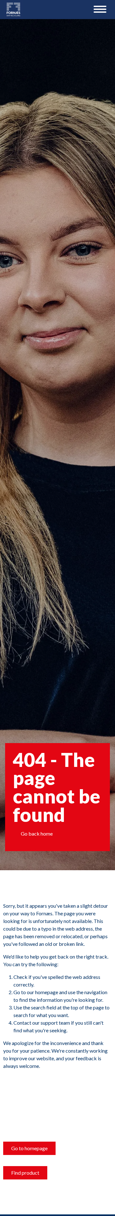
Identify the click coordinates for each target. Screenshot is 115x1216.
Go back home (37, 833)
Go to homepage (29, 1148)
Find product (25, 1173)
